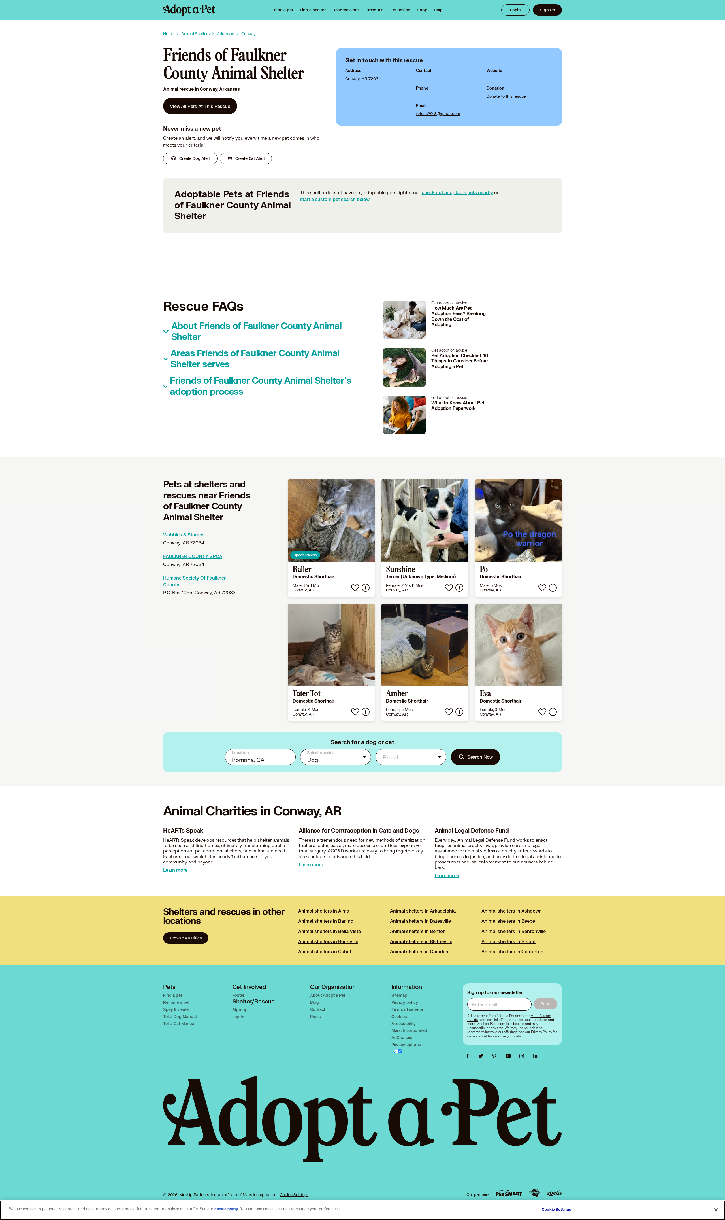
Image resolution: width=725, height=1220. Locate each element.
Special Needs (305, 555)
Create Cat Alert (250, 158)
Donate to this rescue (506, 96)
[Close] (716, 1210)
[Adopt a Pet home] (189, 10)
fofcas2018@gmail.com (438, 113)
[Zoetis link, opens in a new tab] (554, 1193)
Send (546, 1003)
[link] (345, 9)
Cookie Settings (294, 1194)
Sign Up (547, 9)
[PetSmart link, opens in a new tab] (509, 1192)
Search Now (480, 756)
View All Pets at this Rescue (200, 106)
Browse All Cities (186, 937)
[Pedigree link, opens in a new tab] (535, 1193)
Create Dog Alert (194, 158)
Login (515, 9)
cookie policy (226, 1209)
